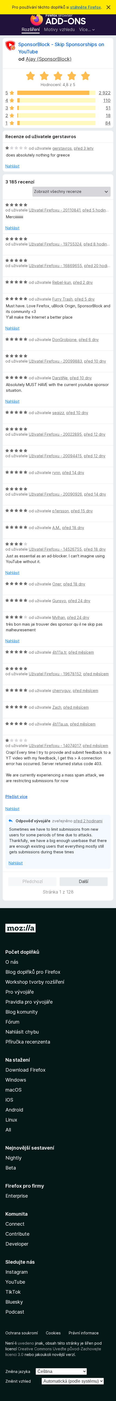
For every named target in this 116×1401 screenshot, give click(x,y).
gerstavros (62, 148)
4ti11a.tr (59, 652)
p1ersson (60, 511)
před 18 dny (73, 527)
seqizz (58, 412)
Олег (56, 584)
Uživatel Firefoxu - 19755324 (55, 244)
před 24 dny (79, 600)
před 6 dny (89, 339)
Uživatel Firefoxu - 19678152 (55, 673)
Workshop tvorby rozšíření (34, 982)
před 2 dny (83, 282)
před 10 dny (95, 361)
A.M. (56, 527)
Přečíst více (16, 796)
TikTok (13, 1292)
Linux (11, 1120)
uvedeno (26, 1343)
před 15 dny (82, 511)
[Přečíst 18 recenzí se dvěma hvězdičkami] (56, 115)
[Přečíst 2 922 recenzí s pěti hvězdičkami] (56, 93)
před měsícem (81, 652)
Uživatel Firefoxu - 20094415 (55, 456)
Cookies (53, 1333)
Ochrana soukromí (21, 1333)
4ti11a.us (60, 724)
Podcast (14, 1312)
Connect (15, 1224)
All (8, 1130)
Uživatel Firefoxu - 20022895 (55, 434)
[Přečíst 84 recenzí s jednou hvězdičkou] (56, 123)
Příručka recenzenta (27, 1042)
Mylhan (58, 617)
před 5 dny (85, 299)
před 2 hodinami (88, 821)
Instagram (16, 1272)
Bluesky (14, 1302)
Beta (10, 1168)
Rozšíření (31, 29)
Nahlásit (12, 166)
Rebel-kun (61, 282)
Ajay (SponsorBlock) (48, 59)
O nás (11, 962)
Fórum (12, 1022)
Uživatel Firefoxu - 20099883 (55, 361)
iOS (9, 1100)
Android (14, 1110)
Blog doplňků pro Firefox (32, 972)
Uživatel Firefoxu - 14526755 (55, 549)
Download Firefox (25, 1070)
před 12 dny (94, 434)
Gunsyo (59, 600)
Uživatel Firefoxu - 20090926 (55, 494)
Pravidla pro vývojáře (29, 1002)
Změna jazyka (17, 1371)
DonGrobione (64, 339)
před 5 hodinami (97, 210)
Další (83, 881)
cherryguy (61, 690)
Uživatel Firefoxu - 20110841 (54, 210)
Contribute (17, 1234)
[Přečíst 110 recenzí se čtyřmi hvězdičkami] (56, 100)
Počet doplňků (22, 952)
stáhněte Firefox (85, 7)
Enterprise (16, 1196)
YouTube (15, 1282)
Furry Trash (62, 299)
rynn (56, 472)
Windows (15, 1080)
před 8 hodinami (98, 244)
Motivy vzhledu (59, 29)
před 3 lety (84, 148)
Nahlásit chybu (22, 1032)
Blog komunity (21, 1012)
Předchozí (32, 881)
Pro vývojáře (19, 992)
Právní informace (84, 1333)
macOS (13, 1090)
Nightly (13, 1158)
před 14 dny (73, 472)
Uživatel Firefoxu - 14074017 (55, 745)
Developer (16, 1244)
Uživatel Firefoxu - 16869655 (55, 265)
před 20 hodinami (99, 265)
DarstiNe (60, 378)
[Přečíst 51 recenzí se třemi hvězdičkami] (56, 108)
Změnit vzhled (18, 1381)
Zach (56, 707)
